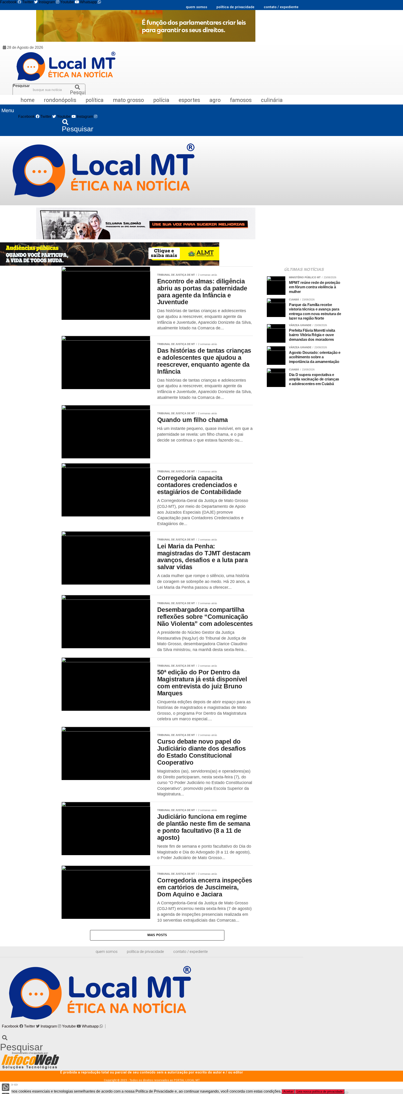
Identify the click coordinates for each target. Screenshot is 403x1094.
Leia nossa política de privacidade (320, 1091)
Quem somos (196, 7)
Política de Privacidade (235, 7)
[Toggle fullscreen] (11, 1084)
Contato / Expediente (281, 7)
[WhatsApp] (5, 1087)
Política (95, 100)
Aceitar (288, 1091)
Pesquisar (21, 86)
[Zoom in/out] (16, 1084)
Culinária (272, 100)
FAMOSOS (241, 100)
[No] (346, 1092)
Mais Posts (157, 935)
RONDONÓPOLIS (60, 100)
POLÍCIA (161, 100)
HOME (28, 100)
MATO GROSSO (128, 100)
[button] (7, 111)
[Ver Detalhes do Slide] (145, 40)
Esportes (189, 100)
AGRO (215, 100)
